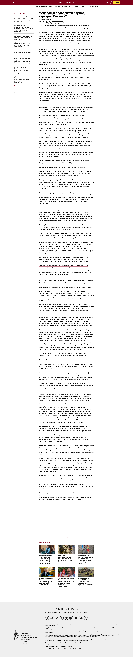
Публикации (44, 6)
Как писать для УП (26, 639)
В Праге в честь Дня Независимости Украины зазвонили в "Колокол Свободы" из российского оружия (22, 70)
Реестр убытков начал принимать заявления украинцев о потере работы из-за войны (23, 80)
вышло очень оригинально (65, 154)
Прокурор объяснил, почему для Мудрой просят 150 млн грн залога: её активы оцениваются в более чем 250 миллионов (46, 560)
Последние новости (20, 13)
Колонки (57, 6)
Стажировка (24, 641)
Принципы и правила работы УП (29, 637)
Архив (96, 6)
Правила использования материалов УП (32, 631)
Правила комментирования (72, 537)
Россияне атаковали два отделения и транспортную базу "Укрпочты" (23, 45)
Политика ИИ (24, 633)
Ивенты (71, 6)
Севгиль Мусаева (79, 642)
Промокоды (24, 643)
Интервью (64, 6)
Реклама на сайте (25, 628)
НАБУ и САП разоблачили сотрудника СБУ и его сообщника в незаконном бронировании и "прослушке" (23, 61)
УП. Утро (51, 6)
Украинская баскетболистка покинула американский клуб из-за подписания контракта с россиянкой (24, 19)
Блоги (92, 6)
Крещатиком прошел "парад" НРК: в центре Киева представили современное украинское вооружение (86, 582)
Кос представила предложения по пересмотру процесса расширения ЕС (23, 52)
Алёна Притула (100, 642)
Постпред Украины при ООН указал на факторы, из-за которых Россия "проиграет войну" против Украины (47, 582)
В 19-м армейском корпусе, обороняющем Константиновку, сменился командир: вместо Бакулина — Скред (85, 560)
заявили (58, 208)
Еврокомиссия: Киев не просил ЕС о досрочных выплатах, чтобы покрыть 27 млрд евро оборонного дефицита (23, 29)
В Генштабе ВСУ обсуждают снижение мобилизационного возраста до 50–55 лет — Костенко (66, 559)
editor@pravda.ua (58, 644)
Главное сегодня (44, 543)
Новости (37, 6)
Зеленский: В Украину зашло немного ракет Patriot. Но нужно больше (23, 37)
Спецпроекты (85, 6)
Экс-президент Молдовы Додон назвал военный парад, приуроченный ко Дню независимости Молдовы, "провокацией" (66, 582)
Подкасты (77, 6)
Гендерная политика (26, 635)
